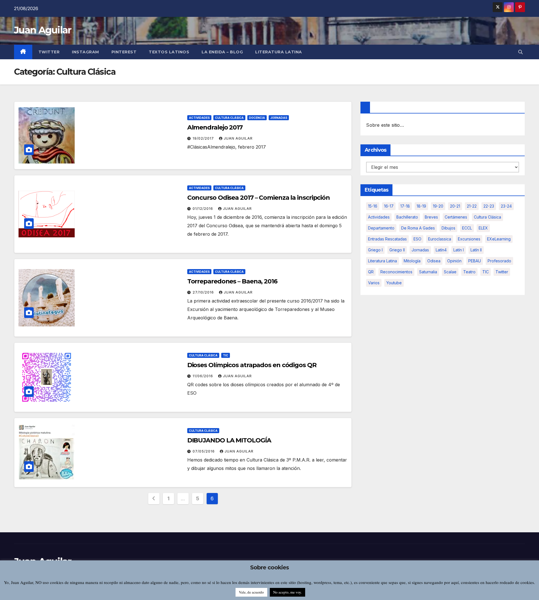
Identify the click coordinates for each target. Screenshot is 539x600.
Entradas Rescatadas (387, 239)
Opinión (454, 260)
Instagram (85, 51)
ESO (417, 239)
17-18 (405, 206)
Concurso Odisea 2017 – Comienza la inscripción (258, 197)
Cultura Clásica (229, 117)
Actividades (199, 117)
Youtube (394, 282)
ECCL (467, 228)
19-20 (438, 206)
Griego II (397, 249)
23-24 (506, 206)
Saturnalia (428, 271)
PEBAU (474, 260)
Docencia (257, 117)
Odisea (433, 260)
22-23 (488, 206)
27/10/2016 (204, 292)
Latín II (476, 249)
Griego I (375, 249)
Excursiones (469, 239)
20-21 (455, 206)
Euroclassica (439, 239)
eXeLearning (499, 239)
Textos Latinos (169, 51)
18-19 (421, 206)
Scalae (450, 271)
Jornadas (278, 117)
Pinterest (124, 51)
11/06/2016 (203, 376)
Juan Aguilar (42, 30)
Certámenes (456, 217)
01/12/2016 (203, 208)
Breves (431, 217)
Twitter (49, 51)
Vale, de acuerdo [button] (251, 592)
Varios (374, 282)
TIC (225, 355)
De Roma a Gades (418, 228)
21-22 (472, 206)
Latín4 (441, 249)
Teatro (469, 271)
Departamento (381, 228)
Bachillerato (407, 217)
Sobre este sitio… (385, 125)
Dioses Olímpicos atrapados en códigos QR (251, 365)
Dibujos (448, 228)
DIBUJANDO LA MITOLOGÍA (229, 440)
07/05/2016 (204, 451)
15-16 (372, 206)
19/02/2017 (204, 138)
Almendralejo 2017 (215, 127)
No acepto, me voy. (287, 592)
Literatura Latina (382, 260)
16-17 (389, 206)
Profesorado (499, 260)
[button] (520, 52)
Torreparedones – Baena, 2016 (232, 281)
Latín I (458, 249)
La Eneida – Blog (222, 51)
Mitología (412, 260)
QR (371, 271)
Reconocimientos (396, 271)
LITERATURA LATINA (278, 51)
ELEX (483, 228)
